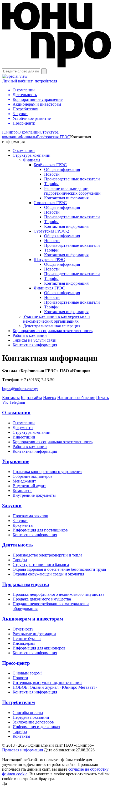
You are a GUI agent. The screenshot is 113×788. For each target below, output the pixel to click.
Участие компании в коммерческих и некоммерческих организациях (56, 318)
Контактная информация (66, 198)
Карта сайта (31, 397)
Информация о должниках (36, 727)
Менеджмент (24, 481)
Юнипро (10, 132)
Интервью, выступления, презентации (47, 682)
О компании (29, 132)
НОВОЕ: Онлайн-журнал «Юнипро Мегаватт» (55, 687)
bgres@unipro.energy (20, 388)
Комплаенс (22, 490)
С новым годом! (27, 673)
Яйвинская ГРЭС (49, 288)
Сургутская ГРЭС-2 (51, 231)
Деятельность (17, 545)
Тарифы (51, 183)
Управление (15, 461)
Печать (102, 397)
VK (5, 402)
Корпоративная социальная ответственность (53, 330)
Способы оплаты (28, 712)
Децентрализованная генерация (51, 326)
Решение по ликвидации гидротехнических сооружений (72, 190)
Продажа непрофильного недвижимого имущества (58, 594)
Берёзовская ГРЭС (53, 137)
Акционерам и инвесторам (32, 619)
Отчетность (23, 629)
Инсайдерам (24, 643)
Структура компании (31, 155)
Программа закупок (30, 516)
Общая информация (62, 169)
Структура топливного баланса (41, 564)
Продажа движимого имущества (42, 599)
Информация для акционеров (39, 648)
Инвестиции (24, 437)
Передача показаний (31, 717)
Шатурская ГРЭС (49, 259)
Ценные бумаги (27, 638)
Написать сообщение (76, 397)
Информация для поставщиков (40, 530)
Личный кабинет (29, 81)
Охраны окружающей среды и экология (48, 574)
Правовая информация (22, 750)
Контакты (11, 397)
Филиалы (28, 137)
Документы (23, 427)
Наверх (49, 397)
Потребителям (18, 702)
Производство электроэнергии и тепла (47, 555)
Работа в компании (30, 335)
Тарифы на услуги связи (34, 340)
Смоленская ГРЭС (50, 202)
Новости (52, 174)
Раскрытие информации (34, 634)
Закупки (12, 505)
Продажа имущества (25, 584)
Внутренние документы (34, 495)
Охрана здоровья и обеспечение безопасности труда (59, 569)
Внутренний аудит (29, 486)
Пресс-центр (16, 663)
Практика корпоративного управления (47, 471)
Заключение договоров (33, 722)
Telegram (17, 402)
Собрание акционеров (33, 476)
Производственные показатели (72, 179)
